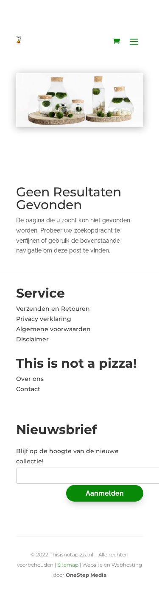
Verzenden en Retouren (53, 308)
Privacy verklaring (43, 319)
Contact (28, 389)
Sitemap (67, 565)
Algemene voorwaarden (53, 329)
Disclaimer (32, 339)
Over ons (30, 379)
